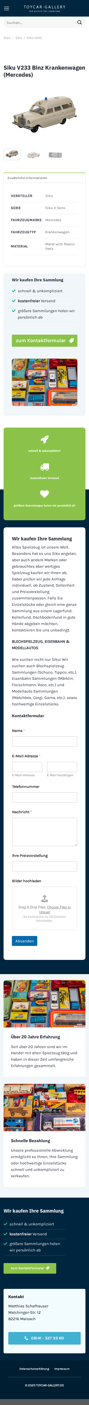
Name (18, 730)
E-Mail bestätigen (60, 775)
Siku (18, 38)
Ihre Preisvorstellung (30, 855)
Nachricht (22, 812)
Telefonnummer (25, 786)
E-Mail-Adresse (23, 775)
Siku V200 (34, 38)
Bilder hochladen (26, 881)
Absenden (24, 941)
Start (7, 38)
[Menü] (7, 8)
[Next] (78, 114)
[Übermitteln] (79, 22)
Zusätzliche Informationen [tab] (27, 178)
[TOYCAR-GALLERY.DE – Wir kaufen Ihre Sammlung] (44, 8)
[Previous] (11, 114)
